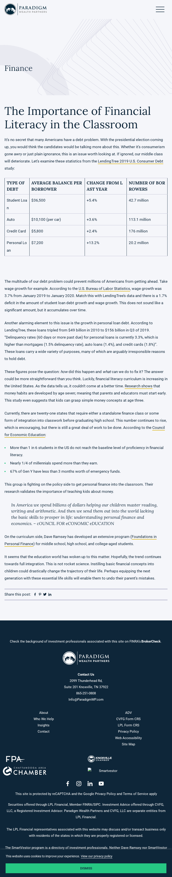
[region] (86, 863)
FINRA (87, 805)
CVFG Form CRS (128, 719)
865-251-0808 (86, 693)
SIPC (97, 805)
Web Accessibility (128, 738)
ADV (128, 713)
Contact (43, 731)
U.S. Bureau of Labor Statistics (104, 288)
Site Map (128, 744)
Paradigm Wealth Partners (25, 9)
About (43, 713)
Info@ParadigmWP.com (86, 700)
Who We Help (44, 719)
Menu (160, 10)
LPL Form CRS (128, 725)
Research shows (139, 386)
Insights (43, 725)
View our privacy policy (96, 856)
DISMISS (86, 868)
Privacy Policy (128, 731)
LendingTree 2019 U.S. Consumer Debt (130, 161)
